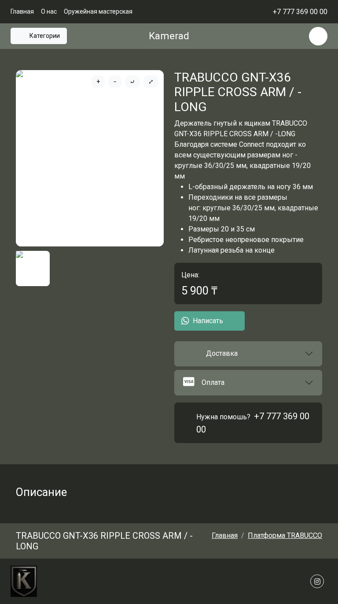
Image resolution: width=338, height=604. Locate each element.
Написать (208, 321)
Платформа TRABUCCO (285, 535)
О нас (49, 11)
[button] (248, 353)
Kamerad (169, 36)
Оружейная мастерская (98, 11)
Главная (22, 11)
